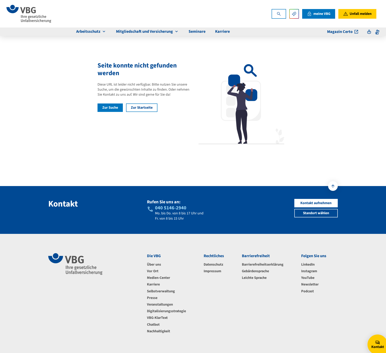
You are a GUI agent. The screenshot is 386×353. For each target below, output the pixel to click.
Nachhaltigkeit (158, 331)
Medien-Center (158, 277)
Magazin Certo (340, 32)
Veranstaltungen (160, 304)
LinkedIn (308, 264)
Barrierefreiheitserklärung (262, 264)
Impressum (212, 271)
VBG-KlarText (157, 317)
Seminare (197, 31)
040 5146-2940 (170, 207)
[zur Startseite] (28, 14)
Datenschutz (213, 264)
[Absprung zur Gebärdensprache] (377, 31)
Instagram (309, 271)
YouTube (307, 277)
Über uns (154, 264)
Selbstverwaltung (161, 291)
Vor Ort (152, 271)
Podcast (307, 291)
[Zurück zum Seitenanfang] (333, 186)
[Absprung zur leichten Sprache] (369, 31)
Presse (152, 297)
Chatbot (153, 324)
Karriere (222, 31)
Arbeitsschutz (88, 31)
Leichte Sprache (254, 277)
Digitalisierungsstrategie (166, 311)
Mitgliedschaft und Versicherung (144, 31)
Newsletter (310, 284)
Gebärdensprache (255, 271)
